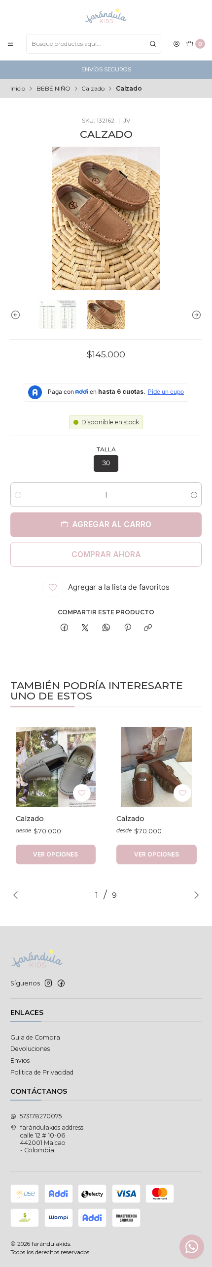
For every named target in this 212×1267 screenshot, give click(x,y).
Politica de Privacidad (41, 1072)
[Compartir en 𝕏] (85, 628)
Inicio (17, 89)
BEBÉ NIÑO (53, 89)
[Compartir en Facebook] (64, 628)
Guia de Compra (35, 1037)
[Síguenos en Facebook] (61, 983)
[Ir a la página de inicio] (105, 16)
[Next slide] (194, 314)
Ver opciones (55, 854)
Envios (20, 1060)
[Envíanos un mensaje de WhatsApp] (191, 1247)
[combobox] (93, 44)
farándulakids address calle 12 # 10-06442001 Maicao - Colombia (51, 1139)
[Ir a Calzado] (56, 767)
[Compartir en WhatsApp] (106, 628)
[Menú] (10, 43)
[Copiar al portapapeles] (148, 628)
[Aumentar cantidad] (194, 495)
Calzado (93, 89)
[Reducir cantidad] (18, 495)
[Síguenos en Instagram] (48, 983)
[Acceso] (177, 43)
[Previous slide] (17, 314)
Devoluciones (30, 1048)
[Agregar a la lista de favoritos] (82, 793)
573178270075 (41, 1116)
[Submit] (152, 44)
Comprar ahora (106, 554)
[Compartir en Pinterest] (127, 628)
